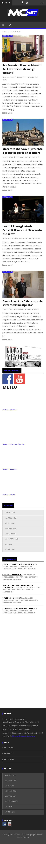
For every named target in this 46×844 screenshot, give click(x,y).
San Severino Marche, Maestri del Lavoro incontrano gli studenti (21, 69)
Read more (7, 113)
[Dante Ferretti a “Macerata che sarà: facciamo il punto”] (23, 284)
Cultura (10, 523)
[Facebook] (22, 2)
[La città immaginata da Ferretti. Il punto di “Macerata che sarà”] (23, 209)
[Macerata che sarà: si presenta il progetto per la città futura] (23, 132)
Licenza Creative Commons (23, 736)
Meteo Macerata (9, 409)
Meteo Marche (8, 494)
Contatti (8, 754)
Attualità (7, 120)
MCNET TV (10, 513)
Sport (9, 544)
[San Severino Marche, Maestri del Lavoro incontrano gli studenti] (23, 48)
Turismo (10, 549)
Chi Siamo (8, 747)
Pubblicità (9, 760)
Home (4, 32)
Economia (7, 36)
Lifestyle (10, 534)
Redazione (22, 77)
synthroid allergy (11, 598)
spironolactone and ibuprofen (17, 608)
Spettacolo (12, 539)
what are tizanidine (12, 575)
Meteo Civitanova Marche (13, 444)
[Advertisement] (20, 666)
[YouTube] (27, 2)
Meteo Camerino (9, 469)
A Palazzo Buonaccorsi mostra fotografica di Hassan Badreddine (20, 566)
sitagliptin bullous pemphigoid (18, 564)
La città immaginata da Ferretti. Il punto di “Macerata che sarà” (22, 230)
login (7, 3)
